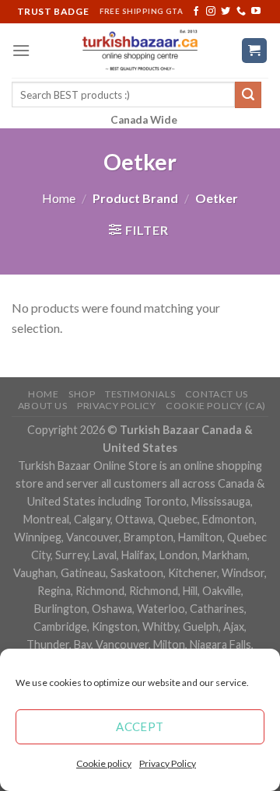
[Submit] (248, 95)
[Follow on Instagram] (210, 11)
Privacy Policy (167, 763)
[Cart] (255, 51)
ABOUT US (43, 405)
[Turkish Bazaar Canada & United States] (140, 50)
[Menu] (21, 50)
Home (58, 198)
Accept (140, 726)
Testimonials (140, 394)
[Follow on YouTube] (256, 11)
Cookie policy (103, 763)
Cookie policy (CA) (216, 405)
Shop (81, 394)
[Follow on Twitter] (225, 11)
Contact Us (216, 394)
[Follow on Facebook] (196, 11)
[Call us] (241, 11)
